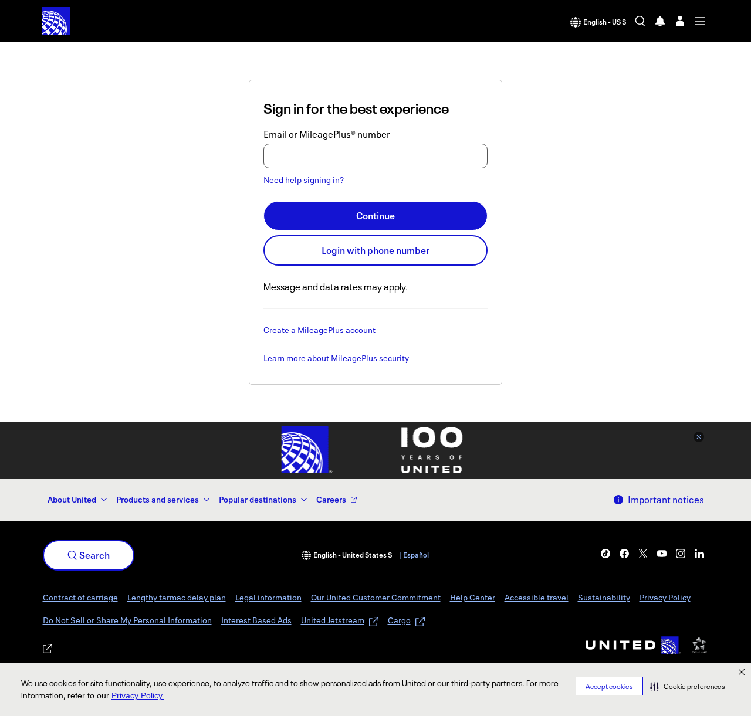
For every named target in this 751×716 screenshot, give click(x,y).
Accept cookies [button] (609, 686)
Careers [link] (331, 499)
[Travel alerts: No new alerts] (660, 21)
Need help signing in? (303, 179)
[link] (605, 553)
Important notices (666, 499)
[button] (688, 686)
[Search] (640, 21)
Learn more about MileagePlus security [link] (336, 358)
